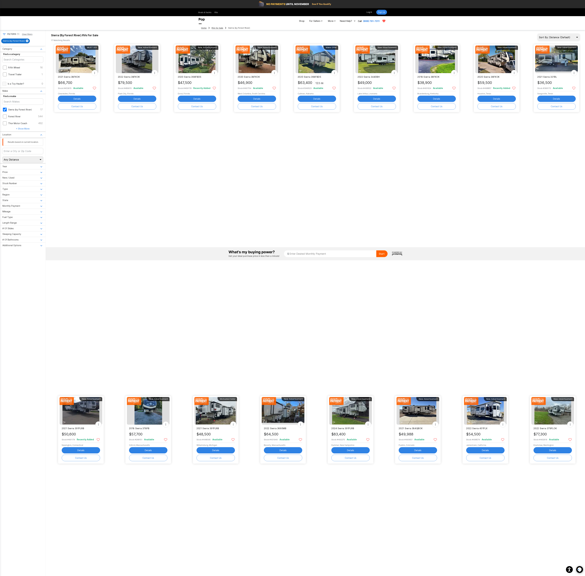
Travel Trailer (15, 74)
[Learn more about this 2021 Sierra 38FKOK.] (77, 59)
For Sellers (314, 21)
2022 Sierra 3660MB (275, 428)
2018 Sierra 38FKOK (428, 77)
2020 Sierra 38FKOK (249, 77)
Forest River (14, 116)
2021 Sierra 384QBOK (411, 428)
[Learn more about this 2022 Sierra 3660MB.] (283, 411)
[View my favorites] (384, 21)
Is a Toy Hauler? (16, 83)
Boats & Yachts (204, 12)
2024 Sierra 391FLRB (342, 428)
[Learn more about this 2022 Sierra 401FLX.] (485, 411)
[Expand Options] (95, 73)
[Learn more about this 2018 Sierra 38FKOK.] (436, 59)
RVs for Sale (217, 28)
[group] (15, 41)
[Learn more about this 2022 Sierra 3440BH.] (376, 59)
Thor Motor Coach (17, 123)
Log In (369, 12)
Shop (302, 21)
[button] (569, 569)
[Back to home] (202, 21)
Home (204, 28)
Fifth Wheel (14, 67)
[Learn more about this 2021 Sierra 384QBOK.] (418, 411)
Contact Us (77, 106)
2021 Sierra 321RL (547, 77)
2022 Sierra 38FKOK (129, 77)
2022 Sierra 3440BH (369, 77)
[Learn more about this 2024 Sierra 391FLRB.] (350, 411)
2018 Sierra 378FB (139, 428)
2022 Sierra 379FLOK (545, 428)
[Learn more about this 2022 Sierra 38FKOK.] (137, 59)
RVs (216, 12)
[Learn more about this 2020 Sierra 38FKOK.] (257, 59)
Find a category (11, 54)
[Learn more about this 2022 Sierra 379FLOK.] (552, 411)
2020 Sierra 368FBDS (189, 77)
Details (77, 98)
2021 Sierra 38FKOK (69, 77)
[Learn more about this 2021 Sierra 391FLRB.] (81, 411)
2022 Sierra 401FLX (477, 428)
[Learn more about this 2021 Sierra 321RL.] (556, 59)
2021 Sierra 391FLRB (73, 428)
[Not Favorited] (94, 88)
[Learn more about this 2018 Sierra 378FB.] (148, 411)
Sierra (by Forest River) (20, 109)
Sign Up (381, 12)
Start (382, 253)
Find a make (9, 96)
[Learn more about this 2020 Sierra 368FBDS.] (197, 59)
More (330, 21)
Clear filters (27, 34)
